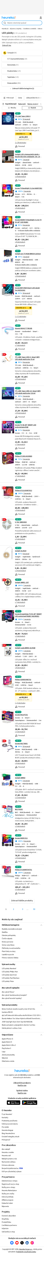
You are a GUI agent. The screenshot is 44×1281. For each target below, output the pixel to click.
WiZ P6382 (19, 809)
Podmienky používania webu (26, 1252)
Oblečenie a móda (8, 1061)
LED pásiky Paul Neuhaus (10, 978)
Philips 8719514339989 (23, 456)
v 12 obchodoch (20, 798)
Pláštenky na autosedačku (11, 948)
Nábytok (5, 1058)
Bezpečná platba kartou (10, 1168)
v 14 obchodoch (20, 176)
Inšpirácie (5, 1228)
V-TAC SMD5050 (21, 522)
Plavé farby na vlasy (8, 951)
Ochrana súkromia (8, 1165)
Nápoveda (5, 1206)
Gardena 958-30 (7, 1012)
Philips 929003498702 (23, 679)
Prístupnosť (6, 1140)
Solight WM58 (20, 778)
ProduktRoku (6, 1222)
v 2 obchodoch (20, 636)
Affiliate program (7, 1200)
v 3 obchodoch (20, 732)
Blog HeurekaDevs (8, 1133)
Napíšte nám (22, 1085)
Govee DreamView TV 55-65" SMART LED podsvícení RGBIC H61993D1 (28, 615)
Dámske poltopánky (9, 935)
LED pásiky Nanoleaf (9, 968)
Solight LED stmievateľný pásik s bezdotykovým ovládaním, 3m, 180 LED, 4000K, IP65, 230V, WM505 (28, 156)
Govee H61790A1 (21, 743)
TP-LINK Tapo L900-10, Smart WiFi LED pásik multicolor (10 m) (28, 392)
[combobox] (22, 23)
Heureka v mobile (8, 1152)
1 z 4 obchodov (20, 703)
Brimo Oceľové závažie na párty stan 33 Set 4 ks (18, 1009)
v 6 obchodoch (20, 208)
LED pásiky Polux (8, 981)
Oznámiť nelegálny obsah (10, 1136)
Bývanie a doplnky (15, 29)
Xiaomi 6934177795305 (23, 328)
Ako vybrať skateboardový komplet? (14, 995)
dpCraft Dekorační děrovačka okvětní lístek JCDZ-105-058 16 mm (22, 1015)
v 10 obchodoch (20, 858)
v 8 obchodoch (20, 242)
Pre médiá (5, 1127)
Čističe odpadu (7, 939)
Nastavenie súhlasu (8, 1162)
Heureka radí (6, 1155)
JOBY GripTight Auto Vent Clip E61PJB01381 (17, 1022)
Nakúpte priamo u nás (9, 1159)
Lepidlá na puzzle (8, 954)
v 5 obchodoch (20, 539)
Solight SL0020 (20, 551)
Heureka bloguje (7, 1130)
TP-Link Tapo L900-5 (22, 116)
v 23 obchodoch (20, 379)
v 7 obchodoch (20, 345)
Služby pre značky (8, 1194)
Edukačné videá (7, 1203)
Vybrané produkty (9, 1005)
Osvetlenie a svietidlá (29, 29)
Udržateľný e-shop (8, 1232)
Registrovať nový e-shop (10, 1184)
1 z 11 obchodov (20, 316)
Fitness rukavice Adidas (10, 958)
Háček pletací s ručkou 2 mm (12, 1028)
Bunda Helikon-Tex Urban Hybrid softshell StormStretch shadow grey (22, 1018)
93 (34, 909)
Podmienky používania (9, 1121)
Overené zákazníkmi (9, 1216)
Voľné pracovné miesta (10, 1124)
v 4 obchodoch (20, 763)
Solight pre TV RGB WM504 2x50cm (28, 254)
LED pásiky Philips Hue (10, 972)
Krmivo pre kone (7, 942)
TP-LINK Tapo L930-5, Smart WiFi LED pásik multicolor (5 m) (27, 358)
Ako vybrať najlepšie (10, 988)
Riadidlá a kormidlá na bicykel (12, 929)
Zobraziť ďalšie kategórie (22, 88)
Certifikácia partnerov (9, 1225)
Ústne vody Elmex (8, 945)
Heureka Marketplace (9, 1190)
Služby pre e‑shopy (8, 1187)
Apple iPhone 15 (7, 1039)
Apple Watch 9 (7, 1042)
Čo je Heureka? (7, 1114)
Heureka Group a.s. (25, 1249)
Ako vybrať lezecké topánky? (12, 998)
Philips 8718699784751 (23, 870)
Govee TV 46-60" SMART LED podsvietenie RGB (25, 426)
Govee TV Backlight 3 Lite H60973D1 (28, 188)
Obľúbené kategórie (10, 925)
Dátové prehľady (7, 1197)
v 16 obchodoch (20, 276)
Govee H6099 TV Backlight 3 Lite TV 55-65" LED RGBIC (28, 221)
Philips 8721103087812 (23, 490)
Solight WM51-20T (22, 582)
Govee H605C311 (21, 838)
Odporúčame (7, 1034)
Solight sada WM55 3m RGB (25, 648)
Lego (3, 1052)
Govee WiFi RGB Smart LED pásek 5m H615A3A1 (22, 303)
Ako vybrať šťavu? (8, 992)
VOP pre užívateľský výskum (11, 1171)
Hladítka (5, 932)
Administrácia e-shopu (9, 1181)
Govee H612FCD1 (21, 715)
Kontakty (5, 1117)
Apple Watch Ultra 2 (9, 1045)
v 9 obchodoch (20, 510)
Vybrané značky (8, 964)
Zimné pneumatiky (8, 1055)
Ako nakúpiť (6, 1149)
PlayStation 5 (6, 1048)
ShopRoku (5, 1219)
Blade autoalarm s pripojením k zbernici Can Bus (18, 1025)
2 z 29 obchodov (20, 143)
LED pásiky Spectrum (9, 975)
